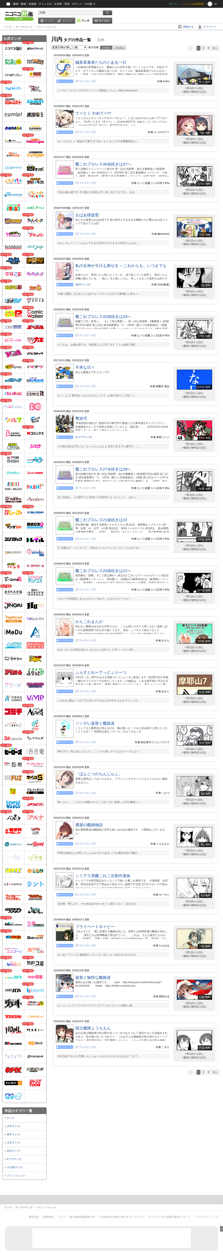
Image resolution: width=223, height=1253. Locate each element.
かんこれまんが (89, 621)
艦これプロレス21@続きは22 (101, 520)
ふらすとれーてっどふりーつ (100, 672)
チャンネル (45, 4)
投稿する (188, 26)
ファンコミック (16, 1175)
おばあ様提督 (87, 215)
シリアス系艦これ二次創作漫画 (102, 876)
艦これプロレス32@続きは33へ (103, 316)
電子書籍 (104, 20)
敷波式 (81, 418)
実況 (67, 4)
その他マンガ (14, 1167)
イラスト (67, 20)
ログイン (174, 4)
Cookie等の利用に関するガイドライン (121, 1216)
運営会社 (34, 1216)
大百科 (58, 4)
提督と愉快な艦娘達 (93, 977)
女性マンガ (13, 1150)
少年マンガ (13, 1126)
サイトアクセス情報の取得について (169, 1216)
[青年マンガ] (83, 284)
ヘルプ (61, 1216)
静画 (23, 4)
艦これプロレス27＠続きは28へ (103, 469)
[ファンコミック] (85, 81)
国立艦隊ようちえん (93, 1028)
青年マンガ (13, 1134)
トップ (48, 20)
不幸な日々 (85, 367)
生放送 (32, 4)
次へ (215, 48)
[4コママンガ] (83, 437)
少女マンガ (13, 1142)
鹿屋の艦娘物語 (89, 825)
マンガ (85, 20)
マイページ (209, 26)
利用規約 (48, 1216)
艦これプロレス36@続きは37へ (103, 164)
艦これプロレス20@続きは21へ (103, 571)
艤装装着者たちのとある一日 (100, 62)
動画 (16, 4)
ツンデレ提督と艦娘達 (95, 723)
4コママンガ (14, 1159)
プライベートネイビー (95, 926)
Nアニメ (77, 4)
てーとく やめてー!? (93, 113)
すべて (11, 1118)
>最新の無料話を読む (194, 91)
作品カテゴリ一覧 (18, 1111)
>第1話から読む (194, 88)
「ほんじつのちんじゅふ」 (98, 774)
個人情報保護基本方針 (82, 1216)
